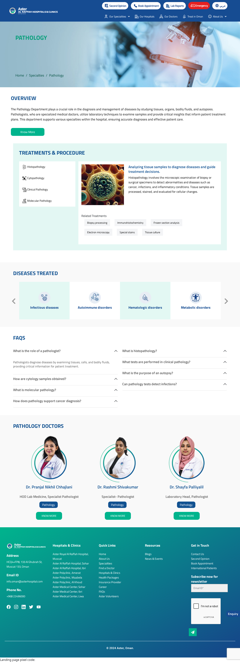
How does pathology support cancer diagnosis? (47, 400)
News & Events (154, 559)
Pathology (48, 505)
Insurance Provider (110, 582)
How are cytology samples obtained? (39, 378)
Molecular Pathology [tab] (39, 201)
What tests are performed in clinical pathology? (156, 361)
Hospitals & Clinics (109, 573)
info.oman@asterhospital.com (25, 581)
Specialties (36, 75)
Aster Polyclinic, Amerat (67, 573)
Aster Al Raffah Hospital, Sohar (71, 563)
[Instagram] (16, 607)
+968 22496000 (16, 596)
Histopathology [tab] (36, 167)
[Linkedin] (24, 607)
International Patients (204, 568)
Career (103, 587)
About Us (104, 559)
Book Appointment (202, 563)
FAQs (102, 591)
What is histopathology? (139, 350)
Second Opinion (200, 559)
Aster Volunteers (109, 596)
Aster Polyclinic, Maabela (67, 577)
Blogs (148, 554)
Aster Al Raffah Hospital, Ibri (69, 568)
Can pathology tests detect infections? (149, 384)
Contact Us (197, 554)
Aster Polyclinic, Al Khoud (67, 582)
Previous (13, 300)
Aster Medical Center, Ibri (67, 591)
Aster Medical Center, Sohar (69, 587)
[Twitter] (31, 607)
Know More (27, 132)
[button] (146, 6)
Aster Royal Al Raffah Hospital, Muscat (70, 556)
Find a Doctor (107, 568)
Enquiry (233, 614)
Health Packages (109, 577)
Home (19, 75)
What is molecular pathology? (34, 389)
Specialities (105, 563)
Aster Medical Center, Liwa (68, 596)
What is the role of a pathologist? (37, 350)
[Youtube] (39, 607)
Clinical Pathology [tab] (37, 189)
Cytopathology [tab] (35, 178)
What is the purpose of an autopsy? (147, 372)
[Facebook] (9, 607)
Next (226, 300)
